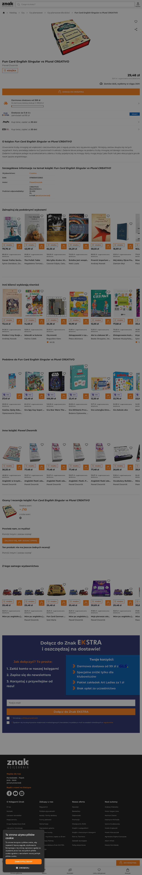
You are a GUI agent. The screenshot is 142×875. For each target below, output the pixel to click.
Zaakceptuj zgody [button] (23, 861)
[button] (24, 867)
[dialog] (23, 851)
